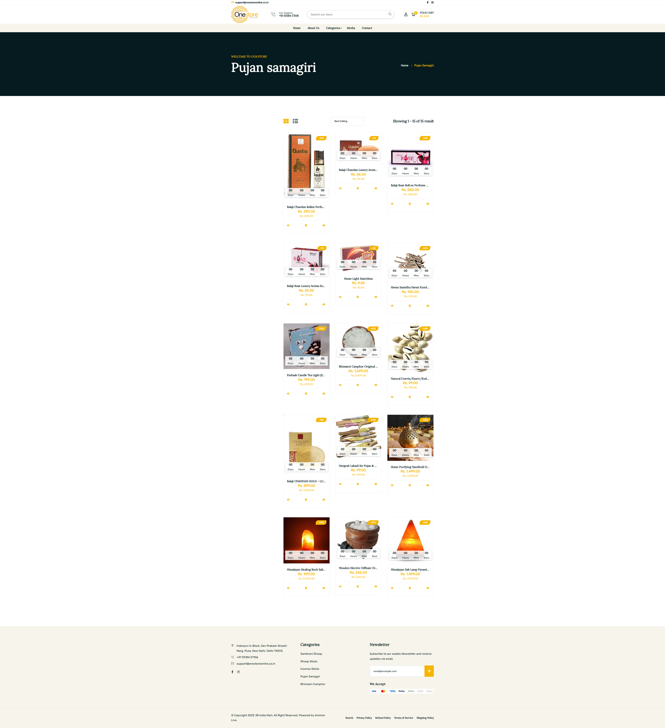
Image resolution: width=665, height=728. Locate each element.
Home (297, 28)
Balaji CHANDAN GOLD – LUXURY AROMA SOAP (318, 481)
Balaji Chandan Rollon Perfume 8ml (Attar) (314, 207)
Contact (367, 28)
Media (351, 28)
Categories (333, 28)
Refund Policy (383, 717)
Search (349, 717)
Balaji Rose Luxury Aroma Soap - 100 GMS (313, 286)
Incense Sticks (309, 668)
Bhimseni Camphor (312, 684)
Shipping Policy (425, 717)
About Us (313, 28)
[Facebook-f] (428, 2)
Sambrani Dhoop (311, 653)
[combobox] (350, 14)
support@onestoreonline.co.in (251, 2)
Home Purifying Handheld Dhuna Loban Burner (421, 467)
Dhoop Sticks (308, 661)
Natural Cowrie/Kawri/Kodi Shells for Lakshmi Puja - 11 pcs (429, 378)
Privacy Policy (364, 717)
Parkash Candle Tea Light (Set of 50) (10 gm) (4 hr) (319, 375)
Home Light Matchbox (358, 278)
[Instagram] (432, 2)
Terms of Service (403, 717)
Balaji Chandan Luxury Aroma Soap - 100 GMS (368, 170)
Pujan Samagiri (310, 676)
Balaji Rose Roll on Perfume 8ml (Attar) (415, 185)
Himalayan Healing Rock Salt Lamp (309, 569)
